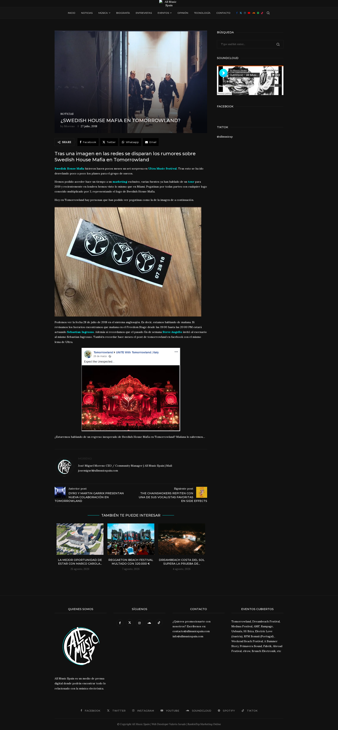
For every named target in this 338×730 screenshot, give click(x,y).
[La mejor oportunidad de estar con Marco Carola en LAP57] (80, 539)
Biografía (123, 12)
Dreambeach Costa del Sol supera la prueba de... (182, 562)
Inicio (71, 12)
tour (191, 181)
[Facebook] (237, 13)
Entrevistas (144, 12)
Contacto (223, 12)
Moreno (69, 126)
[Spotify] (258, 13)
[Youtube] (249, 13)
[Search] (268, 13)
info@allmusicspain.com (188, 636)
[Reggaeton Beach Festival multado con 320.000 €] (130, 539)
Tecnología (202, 12)
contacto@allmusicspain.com (191, 631)
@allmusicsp (225, 136)
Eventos (163, 12)
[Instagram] (245, 13)
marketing (119, 181)
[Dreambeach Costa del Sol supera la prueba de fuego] (181, 539)
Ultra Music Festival (162, 168)
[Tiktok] (262, 13)
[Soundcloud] (253, 13)
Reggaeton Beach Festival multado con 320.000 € (130, 562)
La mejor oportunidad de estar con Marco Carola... (80, 562)
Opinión (182, 12)
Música (103, 12)
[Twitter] (241, 13)
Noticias (87, 12)
